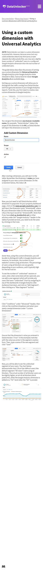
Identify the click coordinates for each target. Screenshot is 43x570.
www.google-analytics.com (26, 206)
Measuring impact (21, 19)
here (22, 79)
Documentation (8, 19)
